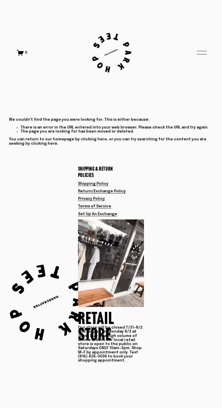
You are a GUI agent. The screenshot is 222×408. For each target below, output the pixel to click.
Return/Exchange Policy (102, 191)
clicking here (94, 139)
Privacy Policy (91, 199)
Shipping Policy (93, 184)
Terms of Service (94, 206)
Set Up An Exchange (97, 214)
